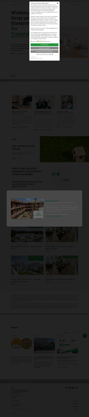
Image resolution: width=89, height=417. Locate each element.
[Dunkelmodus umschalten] (57, 3)
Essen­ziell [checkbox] (34, 41)
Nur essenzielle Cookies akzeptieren (44, 51)
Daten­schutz (53, 28)
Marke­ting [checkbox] (47, 41)
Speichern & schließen (44, 48)
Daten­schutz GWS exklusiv (37, 29)
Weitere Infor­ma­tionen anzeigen (44, 54)
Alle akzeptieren (44, 44)
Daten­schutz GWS (45, 34)
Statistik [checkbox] (41, 41)
